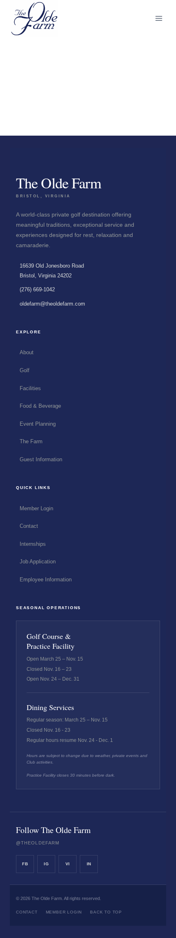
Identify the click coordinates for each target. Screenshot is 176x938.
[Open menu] (158, 18)
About (27, 352)
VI (67, 864)
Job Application (38, 561)
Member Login (36, 508)
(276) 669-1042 (37, 289)
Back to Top (106, 912)
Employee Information (46, 579)
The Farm (31, 441)
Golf (24, 370)
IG (46, 864)
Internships (33, 544)
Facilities (30, 388)
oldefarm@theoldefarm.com (52, 304)
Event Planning (38, 424)
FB (25, 864)
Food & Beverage (40, 406)
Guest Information (41, 459)
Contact (29, 526)
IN (89, 864)
